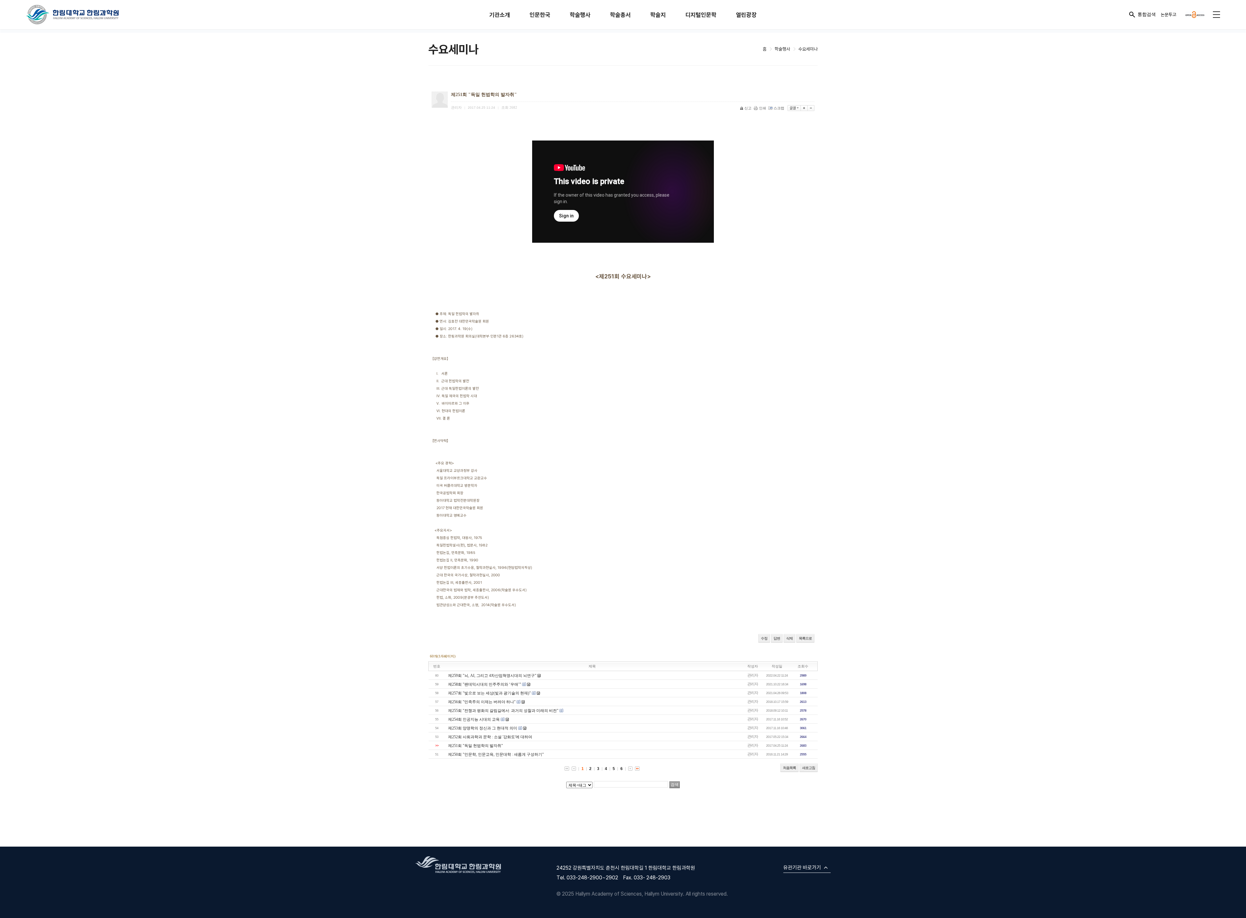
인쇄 (762, 108)
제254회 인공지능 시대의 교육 (474, 719)
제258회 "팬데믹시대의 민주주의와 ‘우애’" (484, 684)
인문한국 (540, 15)
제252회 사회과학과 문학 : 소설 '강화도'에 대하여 (490, 737)
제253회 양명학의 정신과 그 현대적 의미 (482, 728)
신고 (747, 108)
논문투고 (1168, 14)
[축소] (811, 108)
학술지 (658, 15)
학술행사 (580, 15)
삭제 (789, 638)
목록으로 (805, 638)
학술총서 (620, 15)
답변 (777, 638)
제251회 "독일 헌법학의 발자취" (475, 745)
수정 (764, 638)
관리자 (752, 675)
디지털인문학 (700, 15)
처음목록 (789, 768)
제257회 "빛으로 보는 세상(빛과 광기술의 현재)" (489, 693)
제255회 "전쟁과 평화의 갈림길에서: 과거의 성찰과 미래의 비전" (503, 710)
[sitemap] (1216, 14)
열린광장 (746, 15)
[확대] (804, 108)
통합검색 (1147, 14)
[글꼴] (794, 108)
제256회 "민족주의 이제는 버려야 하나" (482, 702)
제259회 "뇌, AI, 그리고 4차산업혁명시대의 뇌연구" (492, 675)
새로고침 (808, 768)
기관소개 (499, 15)
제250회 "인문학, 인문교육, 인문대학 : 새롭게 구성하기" (496, 754)
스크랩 (779, 108)
